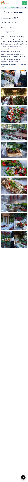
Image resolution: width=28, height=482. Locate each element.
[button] (23, 477)
